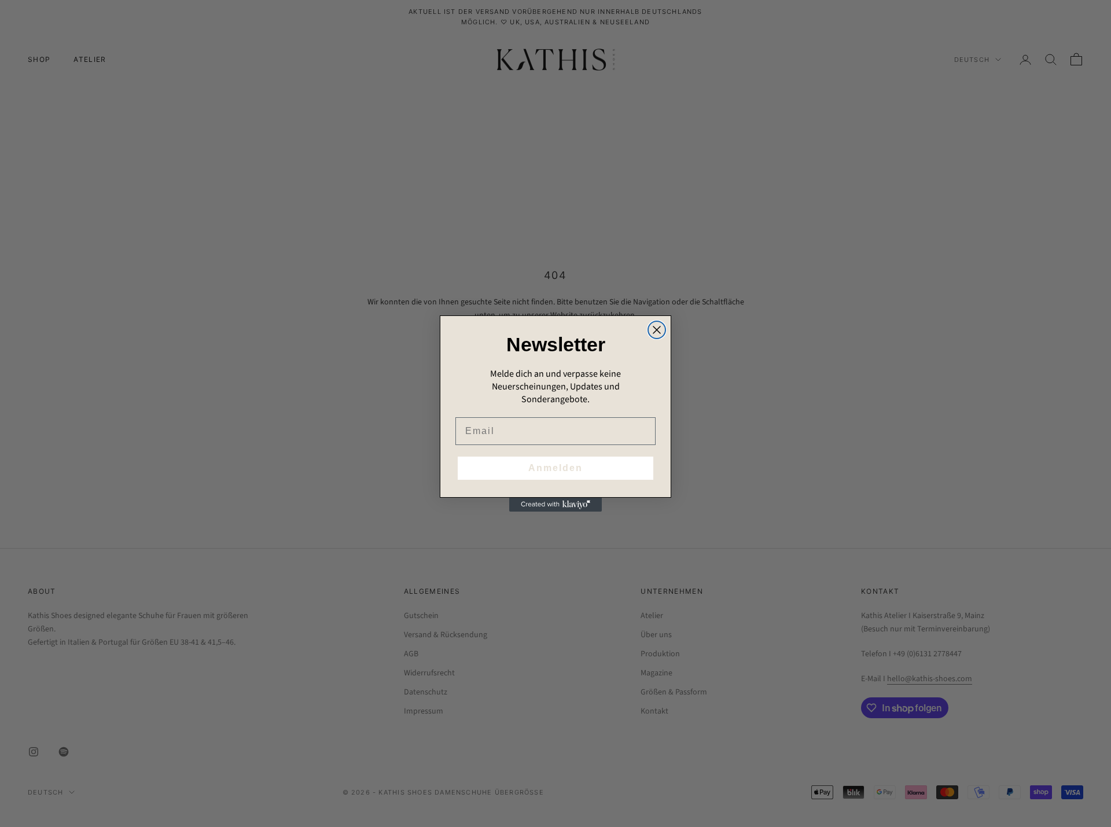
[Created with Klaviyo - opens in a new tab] (555, 505)
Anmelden (555, 468)
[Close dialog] (656, 330)
